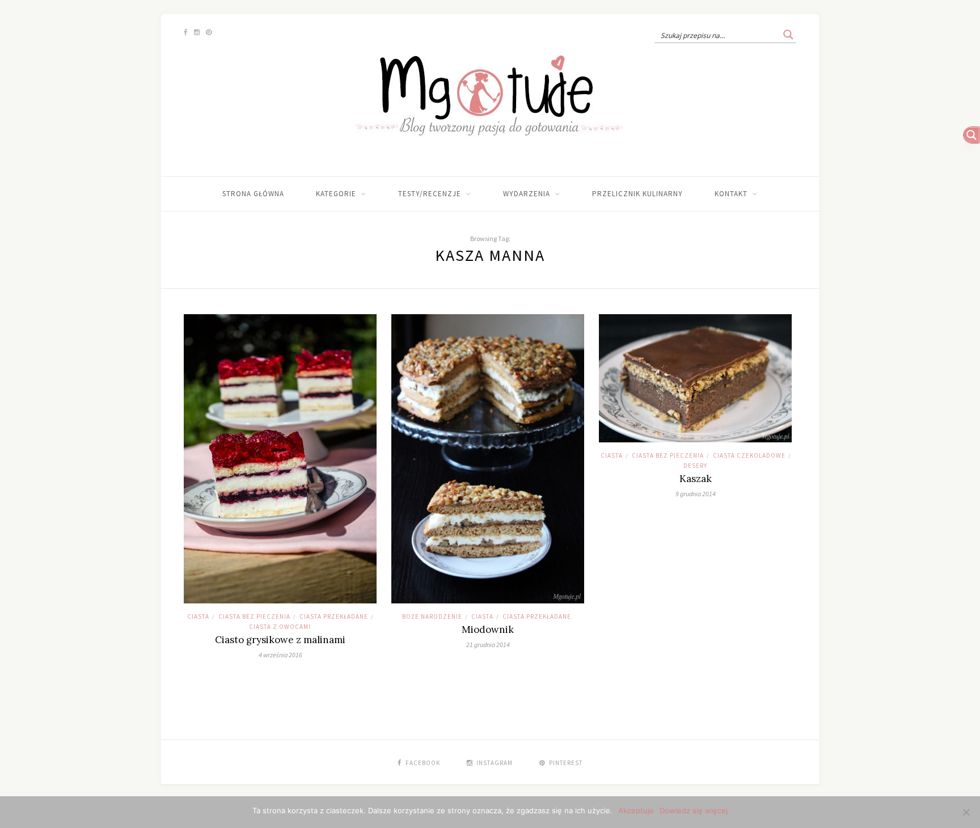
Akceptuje (636, 810)
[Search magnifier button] (788, 35)
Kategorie (336, 193)
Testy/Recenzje (429, 193)
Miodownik (488, 629)
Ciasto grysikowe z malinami (280, 639)
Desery (695, 466)
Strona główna (253, 193)
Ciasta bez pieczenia (254, 616)
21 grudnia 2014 (488, 644)
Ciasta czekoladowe (749, 455)
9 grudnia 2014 (695, 493)
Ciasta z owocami (280, 627)
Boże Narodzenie (432, 616)
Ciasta (198, 616)
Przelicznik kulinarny (637, 193)
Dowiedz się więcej (694, 810)
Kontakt (731, 193)
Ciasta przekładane (333, 616)
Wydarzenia (526, 193)
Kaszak (695, 478)
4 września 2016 (280, 654)
